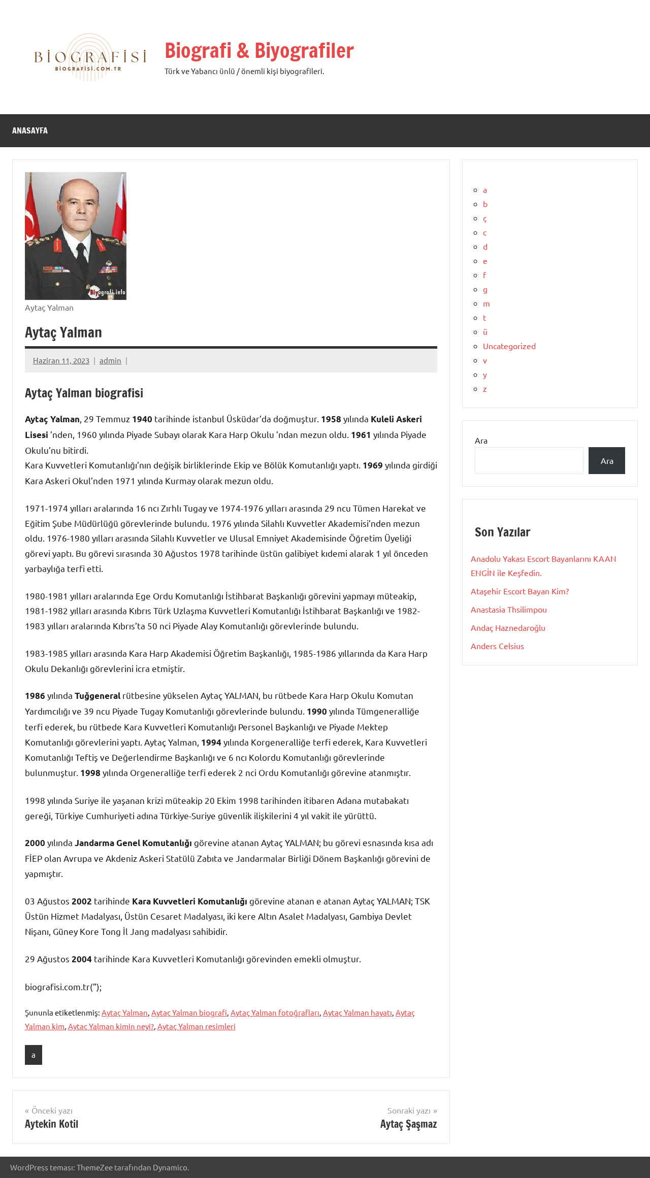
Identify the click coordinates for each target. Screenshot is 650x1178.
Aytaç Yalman (125, 1012)
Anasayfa (30, 130)
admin (110, 360)
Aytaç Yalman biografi (189, 1012)
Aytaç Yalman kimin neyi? (111, 1026)
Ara (481, 440)
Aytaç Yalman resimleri (196, 1026)
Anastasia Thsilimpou (509, 609)
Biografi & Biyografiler (259, 50)
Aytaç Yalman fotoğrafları (275, 1012)
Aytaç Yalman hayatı (357, 1012)
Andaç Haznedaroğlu (508, 627)
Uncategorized (509, 346)
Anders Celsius (497, 646)
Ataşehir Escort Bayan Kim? (520, 591)
